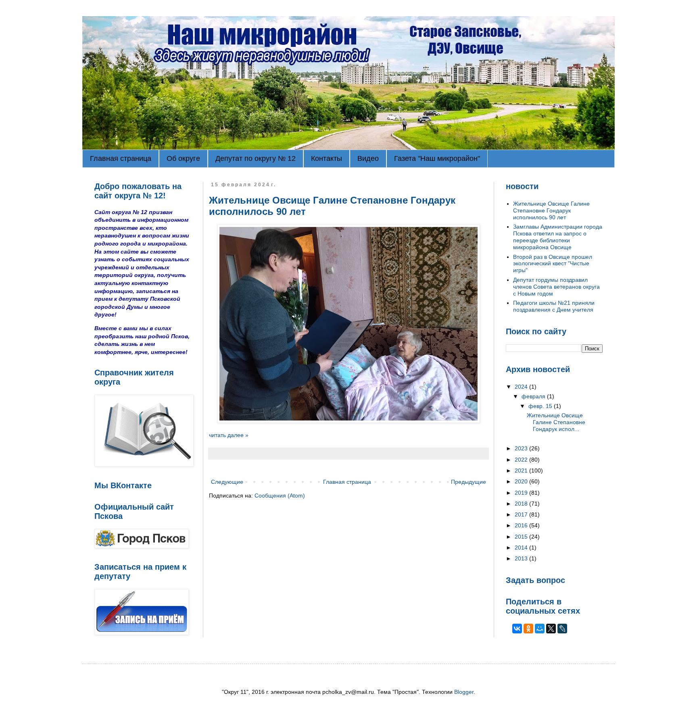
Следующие (227, 482)
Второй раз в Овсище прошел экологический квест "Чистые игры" (552, 264)
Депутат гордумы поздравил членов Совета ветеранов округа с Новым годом (556, 287)
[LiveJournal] (562, 628)
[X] (551, 628)
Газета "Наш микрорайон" (437, 158)
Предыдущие (468, 482)
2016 (522, 525)
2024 (522, 386)
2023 (522, 448)
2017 (522, 514)
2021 (522, 470)
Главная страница (120, 158)
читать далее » (228, 435)
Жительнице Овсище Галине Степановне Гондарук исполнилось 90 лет (551, 210)
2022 (522, 459)
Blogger (464, 692)
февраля (534, 396)
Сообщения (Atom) (280, 495)
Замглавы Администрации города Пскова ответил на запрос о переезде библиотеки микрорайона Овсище (557, 236)
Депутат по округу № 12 (255, 158)
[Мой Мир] (540, 628)
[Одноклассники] (528, 628)
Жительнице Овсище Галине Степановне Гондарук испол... (556, 422)
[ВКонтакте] (517, 628)
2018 (522, 503)
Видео (368, 158)
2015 (522, 536)
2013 (522, 558)
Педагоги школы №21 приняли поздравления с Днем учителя (554, 306)
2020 (522, 481)
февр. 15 (541, 406)
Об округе (183, 158)
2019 (522, 492)
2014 (522, 547)
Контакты (326, 158)
